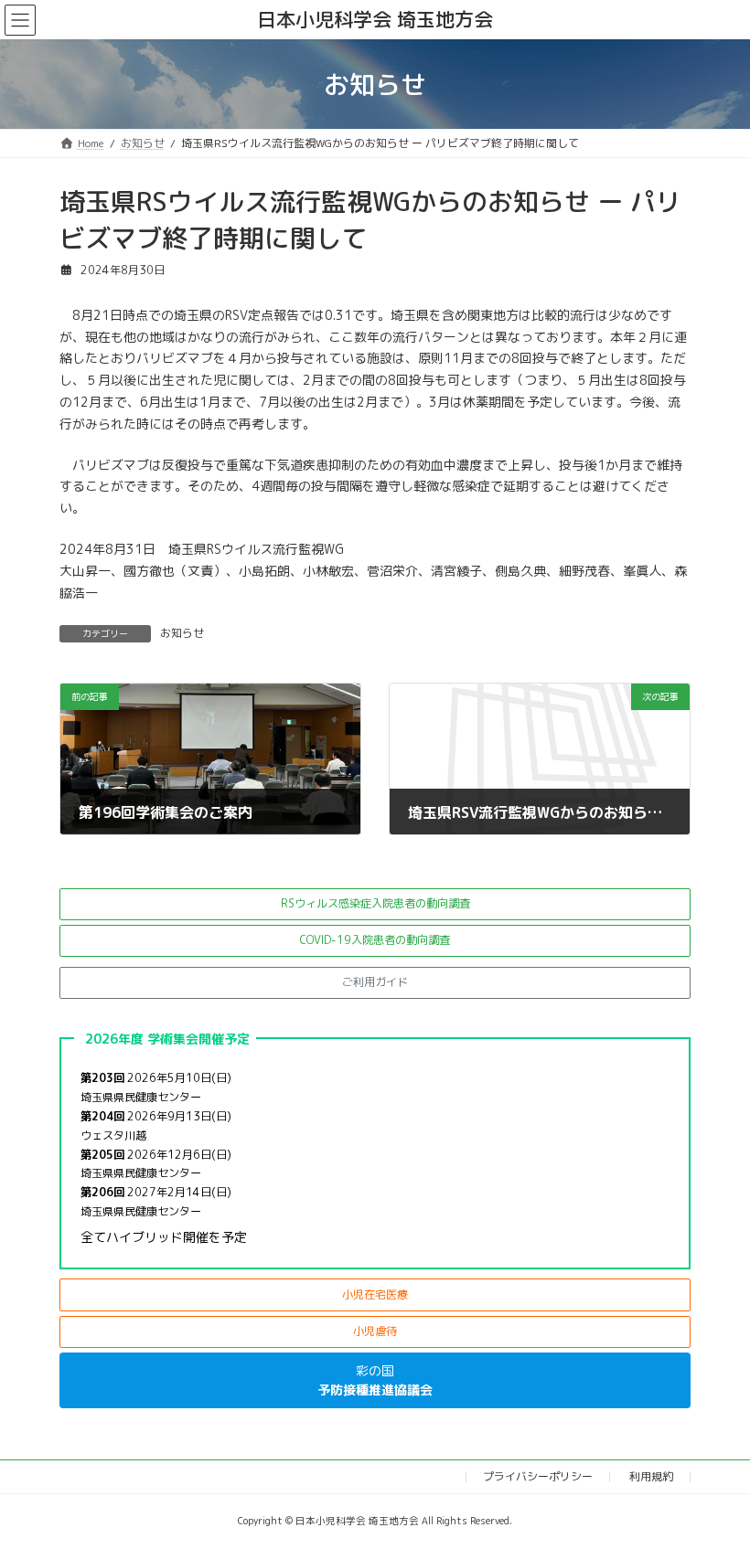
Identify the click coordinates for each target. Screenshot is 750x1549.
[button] (375, 904)
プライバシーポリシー (538, 1476)
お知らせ (182, 633)
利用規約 (651, 1476)
